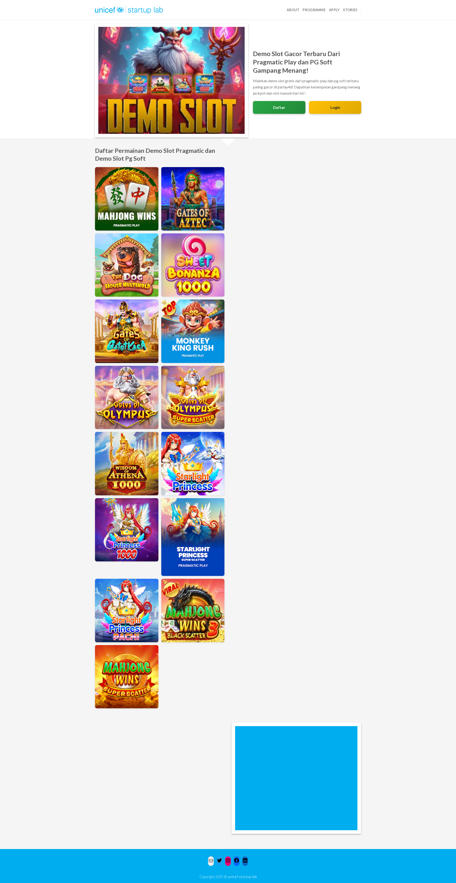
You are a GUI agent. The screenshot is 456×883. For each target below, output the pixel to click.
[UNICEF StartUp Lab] (129, 10)
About (293, 10)
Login (335, 107)
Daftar (279, 107)
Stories (350, 10)
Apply (334, 10)
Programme (314, 10)
